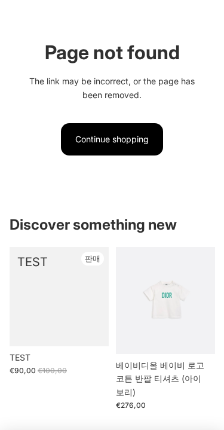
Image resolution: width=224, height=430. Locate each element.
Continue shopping (112, 139)
